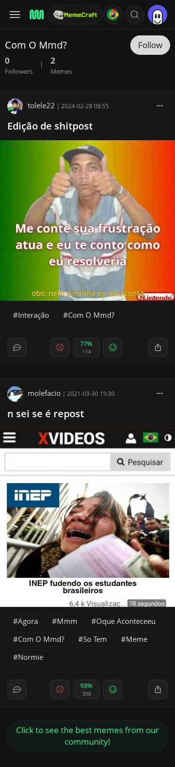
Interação (33, 315)
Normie (30, 657)
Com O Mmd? (91, 315)
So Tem (95, 639)
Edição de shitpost (50, 125)
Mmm (67, 621)
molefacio (44, 393)
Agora (28, 621)
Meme (136, 639)
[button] (134, 14)
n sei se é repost (45, 413)
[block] (160, 105)
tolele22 (41, 105)
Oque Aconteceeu (126, 621)
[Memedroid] (35, 14)
